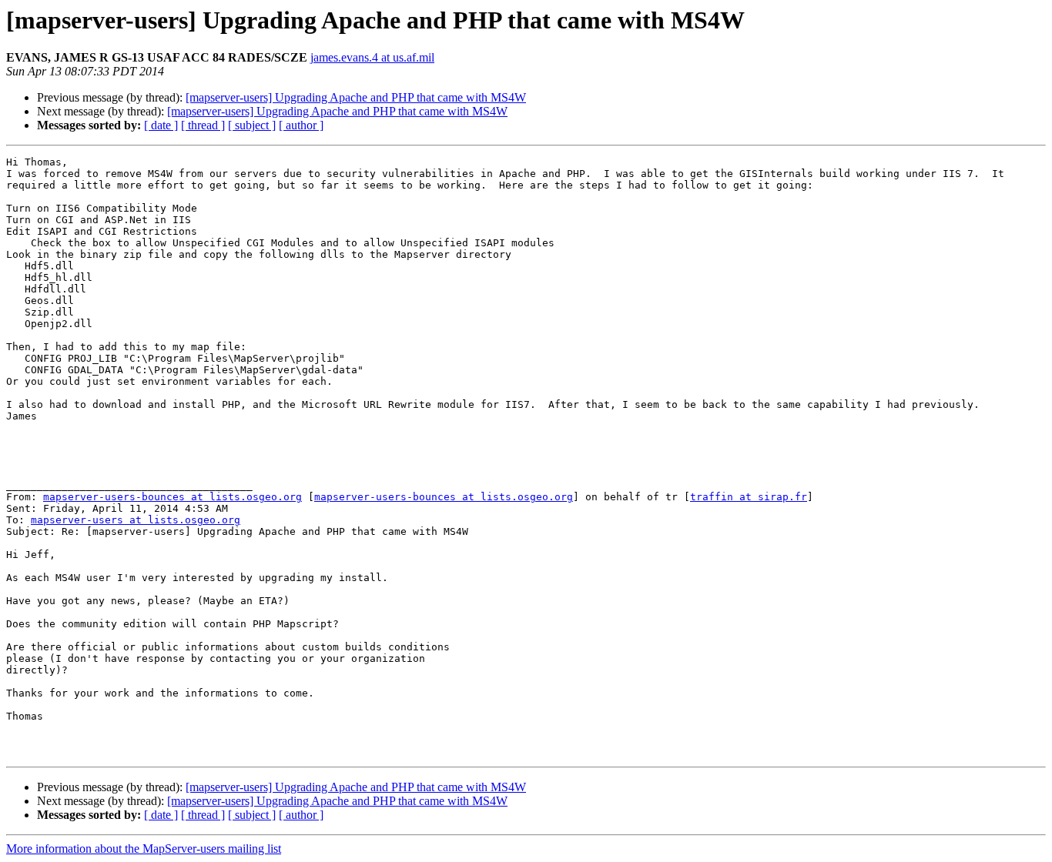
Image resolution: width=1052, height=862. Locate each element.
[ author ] (301, 125)
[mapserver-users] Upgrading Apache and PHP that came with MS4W (356, 97)
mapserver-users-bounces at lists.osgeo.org (172, 497)
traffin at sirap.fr (748, 497)
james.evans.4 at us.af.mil (372, 57)
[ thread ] (203, 125)
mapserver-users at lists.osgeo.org (135, 520)
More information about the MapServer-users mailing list (143, 848)
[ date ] (161, 125)
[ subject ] (252, 125)
